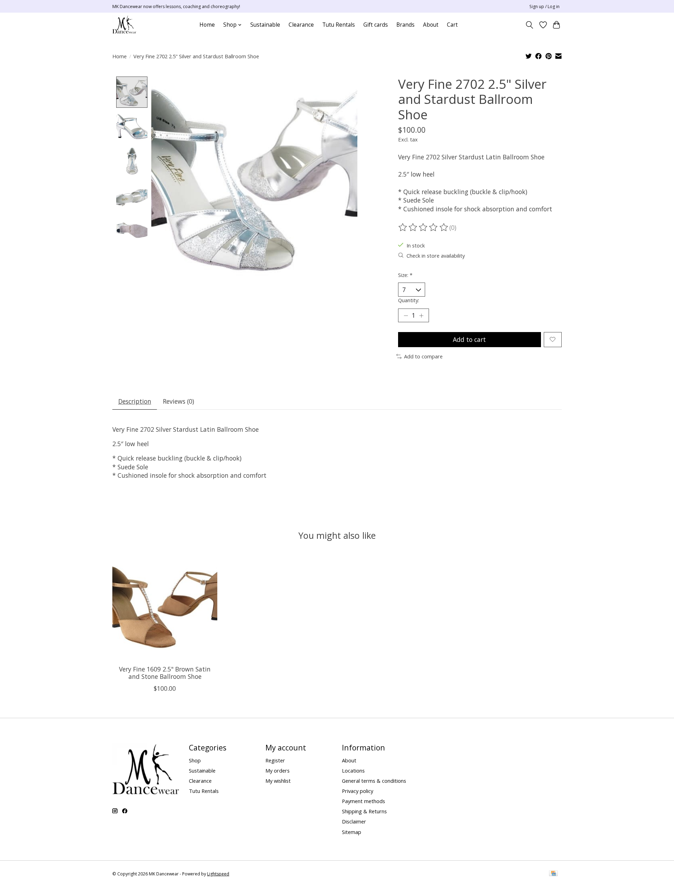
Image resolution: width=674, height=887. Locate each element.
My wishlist (278, 780)
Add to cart (469, 339)
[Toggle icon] (529, 25)
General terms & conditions (374, 780)
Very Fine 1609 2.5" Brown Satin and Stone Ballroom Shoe (165, 673)
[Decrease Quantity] (406, 315)
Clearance (301, 24)
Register (275, 760)
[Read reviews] (423, 227)
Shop (195, 760)
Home (207, 24)
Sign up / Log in (544, 6)
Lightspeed (218, 874)
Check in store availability (436, 255)
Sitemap (351, 831)
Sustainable (265, 24)
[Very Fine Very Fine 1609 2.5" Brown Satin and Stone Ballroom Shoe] (164, 607)
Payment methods (363, 801)
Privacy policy (357, 790)
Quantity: (408, 300)
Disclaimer (354, 821)
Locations (353, 770)
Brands (405, 24)
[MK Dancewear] (124, 24)
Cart (452, 24)
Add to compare (423, 356)
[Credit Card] (553, 874)
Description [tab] (134, 401)
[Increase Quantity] (421, 315)
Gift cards (375, 24)
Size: (405, 274)
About (430, 24)
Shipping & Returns (364, 811)
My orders (277, 770)
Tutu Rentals (338, 24)
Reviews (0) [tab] (178, 401)
